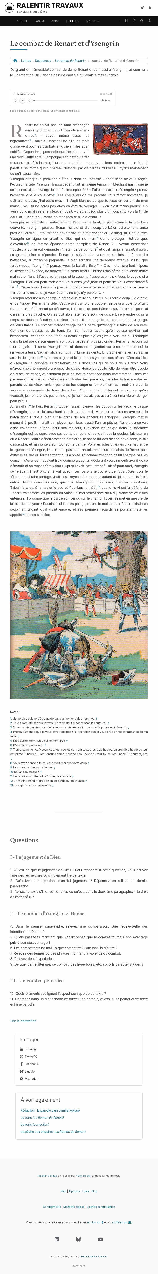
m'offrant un (120, 1222)
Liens (85, 1191)
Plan (63, 1191)
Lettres (72, 20)
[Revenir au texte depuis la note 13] (53, 785)
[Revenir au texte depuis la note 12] (86, 781)
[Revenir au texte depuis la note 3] (129, 728)
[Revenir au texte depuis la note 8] (89, 763)
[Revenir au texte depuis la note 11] (73, 776)
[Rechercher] (142, 20)
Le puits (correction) (35, 1124)
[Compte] (134, 20)
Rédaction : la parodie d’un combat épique (50, 1110)
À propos (74, 1191)
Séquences (43, 61)
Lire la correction (23, 1021)
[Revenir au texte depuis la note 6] (45, 745)
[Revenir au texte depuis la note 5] (67, 741)
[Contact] (142, 7)
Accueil (23, 20)
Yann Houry (83, 1175)
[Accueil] (15, 61)
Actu (40, 20)
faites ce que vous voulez (93, 1256)
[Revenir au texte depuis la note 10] (41, 772)
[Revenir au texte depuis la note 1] (96, 719)
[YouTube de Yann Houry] (100, 1240)
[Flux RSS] (150, 7)
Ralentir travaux (47, 1175)
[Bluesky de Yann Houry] (78, 1240)
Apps (55, 20)
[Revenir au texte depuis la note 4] (19, 736)
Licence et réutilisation (101, 1206)
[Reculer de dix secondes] (15, 100)
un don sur (94, 1222)
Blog (94, 1191)
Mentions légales (73, 1206)
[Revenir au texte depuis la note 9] (54, 768)
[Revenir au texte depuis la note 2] (109, 723)
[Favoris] (126, 20)
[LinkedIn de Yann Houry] (57, 1240)
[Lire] (22, 101)
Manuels (92, 20)
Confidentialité (52, 1206)
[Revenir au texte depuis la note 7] (12, 759)
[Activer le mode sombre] (149, 20)
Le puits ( (42, 1117)
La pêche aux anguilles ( (53, 1132)
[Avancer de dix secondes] (29, 100)
